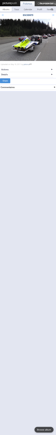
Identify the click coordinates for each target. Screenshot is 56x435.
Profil (39, 9)
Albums (5, 9)
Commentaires (8, 87)
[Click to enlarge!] (28, 40)
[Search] (51, 9)
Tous (16, 9)
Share (5, 81)
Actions (5, 69)
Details (4, 74)
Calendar (28, 9)
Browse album (44, 429)
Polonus (27, 3)
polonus (26, 64)
